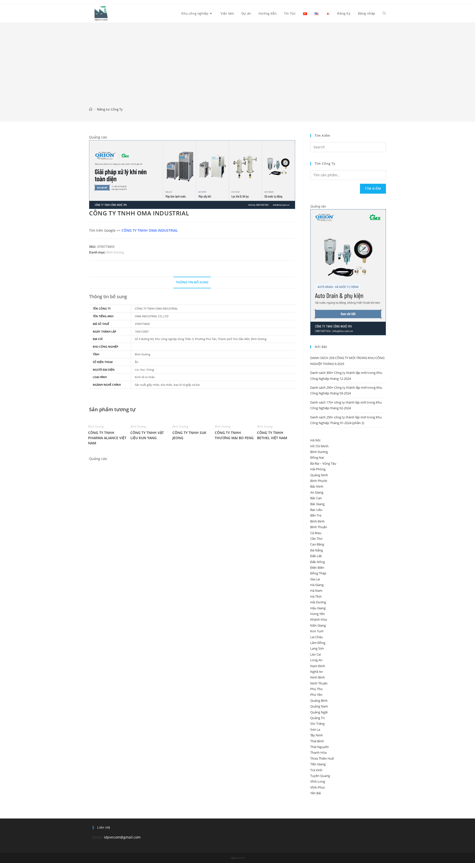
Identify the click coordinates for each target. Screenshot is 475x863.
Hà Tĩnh (316, 596)
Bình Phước (318, 480)
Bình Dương (115, 252)
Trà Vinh (316, 770)
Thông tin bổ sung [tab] (192, 282)
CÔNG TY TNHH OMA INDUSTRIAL (149, 230)
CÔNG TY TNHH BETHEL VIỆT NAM (272, 435)
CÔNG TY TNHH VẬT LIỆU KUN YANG (147, 435)
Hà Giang (317, 585)
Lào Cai (315, 654)
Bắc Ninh (316, 486)
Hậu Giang (318, 608)
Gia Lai (315, 579)
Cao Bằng (317, 544)
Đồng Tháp (318, 573)
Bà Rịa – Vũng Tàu (323, 463)
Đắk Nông (317, 562)
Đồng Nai (317, 457)
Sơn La (315, 729)
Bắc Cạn (316, 498)
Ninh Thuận (319, 683)
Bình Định (317, 521)
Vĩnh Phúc (317, 787)
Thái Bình (317, 741)
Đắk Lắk (316, 556)
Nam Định (317, 666)
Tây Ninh (316, 735)
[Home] (90, 109)
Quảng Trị (317, 718)
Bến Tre (315, 515)
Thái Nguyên (319, 747)
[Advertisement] (237, 68)
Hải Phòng (318, 469)
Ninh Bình (317, 677)
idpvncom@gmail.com (122, 837)
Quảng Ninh (319, 475)
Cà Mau (315, 533)
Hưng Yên (317, 614)
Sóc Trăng (317, 723)
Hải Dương (318, 602)
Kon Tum (317, 631)
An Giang (316, 492)
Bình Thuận (318, 527)
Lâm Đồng (317, 642)
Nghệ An (316, 671)
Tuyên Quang (320, 775)
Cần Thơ (316, 538)
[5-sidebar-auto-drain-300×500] (348, 272)
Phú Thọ (316, 689)
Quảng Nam (319, 706)
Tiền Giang (318, 764)
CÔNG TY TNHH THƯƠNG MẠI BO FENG (234, 435)
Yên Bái (315, 793)
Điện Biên (317, 567)
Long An (316, 660)
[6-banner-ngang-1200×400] (192, 174)
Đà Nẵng (316, 550)
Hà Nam (316, 590)
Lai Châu (316, 637)
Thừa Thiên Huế (322, 758)
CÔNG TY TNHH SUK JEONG (189, 435)
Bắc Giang (317, 504)
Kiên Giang (318, 625)
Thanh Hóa (318, 752)
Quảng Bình (319, 700)
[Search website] (384, 13)
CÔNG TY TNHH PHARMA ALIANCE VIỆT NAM (107, 437)
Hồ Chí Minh (319, 446)
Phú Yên (316, 694)
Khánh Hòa (318, 619)
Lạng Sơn (317, 648)
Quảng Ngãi (319, 712)
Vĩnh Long (317, 781)
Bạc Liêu (316, 509)
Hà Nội (315, 440)
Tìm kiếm (373, 188)
